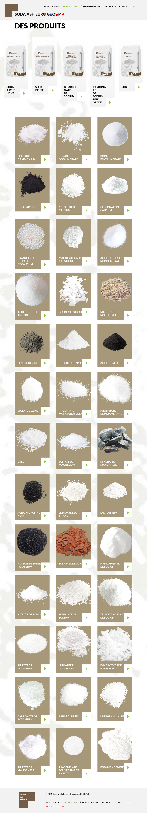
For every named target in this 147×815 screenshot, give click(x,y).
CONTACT (124, 6)
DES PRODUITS (70, 6)
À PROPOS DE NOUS (90, 6)
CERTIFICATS (110, 6)
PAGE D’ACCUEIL (52, 6)
